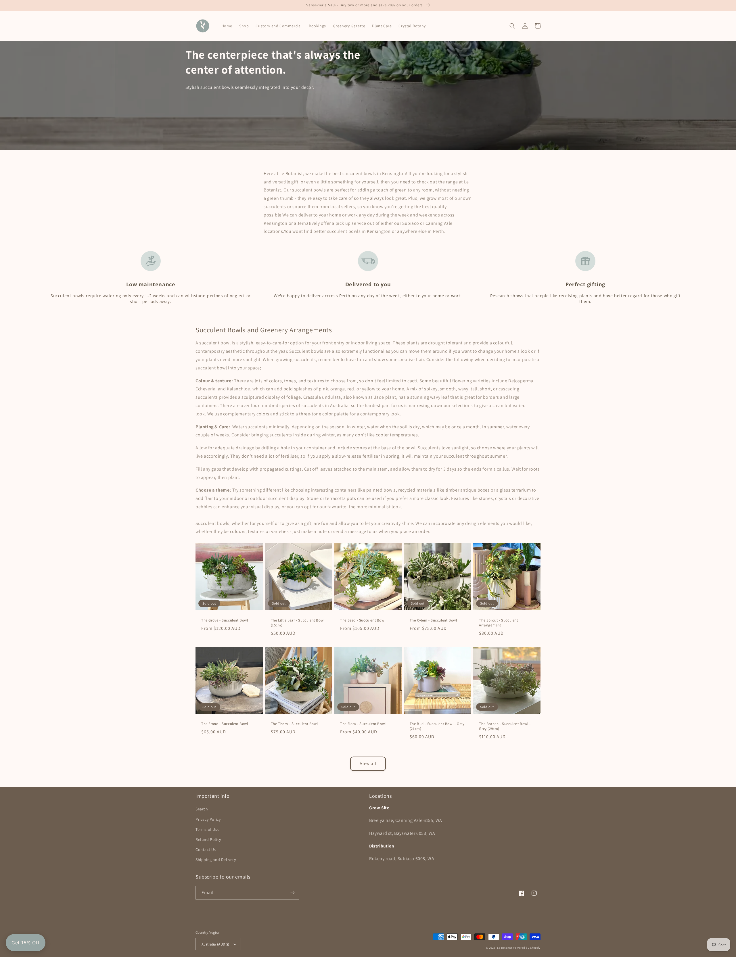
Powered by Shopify (526, 948)
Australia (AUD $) (215, 944)
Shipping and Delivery (215, 859)
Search (201, 809)
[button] (512, 26)
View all (368, 763)
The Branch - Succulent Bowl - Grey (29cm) (504, 726)
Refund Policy (208, 839)
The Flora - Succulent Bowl (363, 724)
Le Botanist (504, 948)
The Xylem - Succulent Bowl (433, 620)
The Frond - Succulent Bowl (224, 724)
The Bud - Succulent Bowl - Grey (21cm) (437, 726)
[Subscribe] (292, 893)
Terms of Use (207, 829)
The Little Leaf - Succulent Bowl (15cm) (298, 623)
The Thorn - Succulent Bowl (294, 724)
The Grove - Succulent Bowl (224, 620)
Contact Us (205, 849)
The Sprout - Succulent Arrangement (498, 623)
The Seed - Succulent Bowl (362, 620)
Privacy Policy (208, 819)
